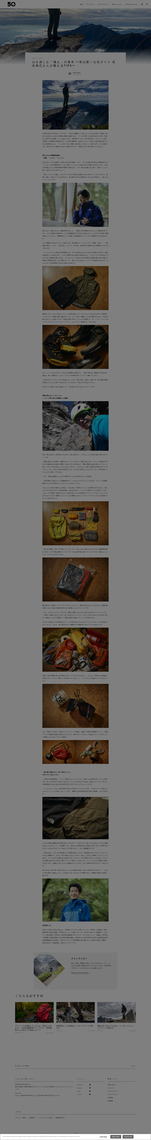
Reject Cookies (115, 1136)
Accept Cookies (128, 1136)
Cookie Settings (103, 1136)
